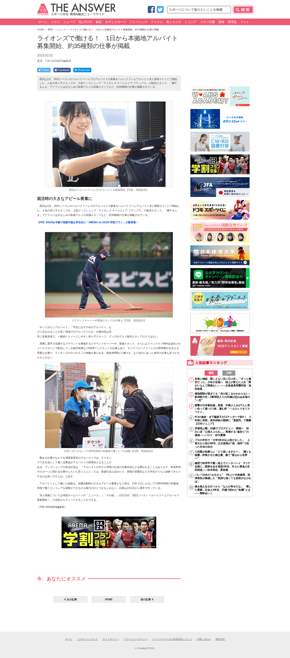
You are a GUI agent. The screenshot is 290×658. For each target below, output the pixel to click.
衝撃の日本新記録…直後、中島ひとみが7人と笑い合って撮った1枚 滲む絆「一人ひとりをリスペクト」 (222, 408)
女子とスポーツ (115, 22)
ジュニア (190, 22)
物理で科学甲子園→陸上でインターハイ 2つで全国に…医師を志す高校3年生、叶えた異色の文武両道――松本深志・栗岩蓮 (222, 466)
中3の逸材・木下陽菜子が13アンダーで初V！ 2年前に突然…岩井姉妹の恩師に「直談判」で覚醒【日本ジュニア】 (223, 420)
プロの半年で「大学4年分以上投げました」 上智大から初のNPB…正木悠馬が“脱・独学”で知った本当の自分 (222, 443)
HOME (40, 29)
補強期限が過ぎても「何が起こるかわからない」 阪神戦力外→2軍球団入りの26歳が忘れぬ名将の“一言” (223, 397)
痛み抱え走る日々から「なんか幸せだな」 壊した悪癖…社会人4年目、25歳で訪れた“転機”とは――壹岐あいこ (223, 490)
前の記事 (146, 599)
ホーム (42, 22)
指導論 (232, 22)
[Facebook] (151, 9)
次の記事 (71, 599)
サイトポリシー (111, 639)
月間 (228, 372)
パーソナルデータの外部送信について (172, 639)
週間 (211, 372)
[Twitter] (160, 9)
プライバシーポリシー (135, 639)
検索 (243, 9)
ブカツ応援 (207, 22)
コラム (55, 22)
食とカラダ (173, 22)
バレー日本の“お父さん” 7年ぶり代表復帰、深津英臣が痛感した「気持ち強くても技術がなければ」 (223, 478)
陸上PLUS (85, 22)
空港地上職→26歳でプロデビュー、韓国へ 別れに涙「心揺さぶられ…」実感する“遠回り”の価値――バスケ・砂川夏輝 (222, 432)
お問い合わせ (204, 639)
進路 (221, 22)
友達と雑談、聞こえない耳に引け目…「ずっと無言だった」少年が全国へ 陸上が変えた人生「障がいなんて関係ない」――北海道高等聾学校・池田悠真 (223, 383)
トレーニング (138, 22)
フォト (244, 22)
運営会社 (220, 639)
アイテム (157, 22)
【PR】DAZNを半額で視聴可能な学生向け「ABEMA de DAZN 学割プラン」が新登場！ (87, 222)
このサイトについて (87, 639)
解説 (99, 22)
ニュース (69, 22)
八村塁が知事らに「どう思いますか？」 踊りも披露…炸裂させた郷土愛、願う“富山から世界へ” (223, 455)
